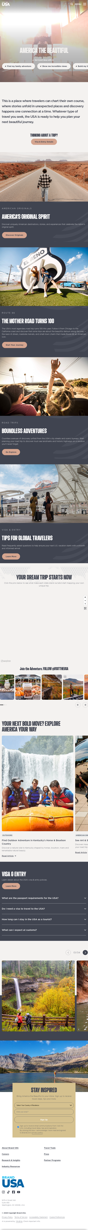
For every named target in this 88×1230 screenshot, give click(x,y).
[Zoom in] (85, 597)
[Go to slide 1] (1, 704)
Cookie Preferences (57, 1217)
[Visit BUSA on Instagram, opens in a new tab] (3, 1192)
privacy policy (37, 1133)
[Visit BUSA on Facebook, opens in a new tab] (13, 1192)
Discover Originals (14, 235)
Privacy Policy (7, 1217)
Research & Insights (11, 1160)
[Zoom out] (85, 600)
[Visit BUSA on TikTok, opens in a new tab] (8, 1192)
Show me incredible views (54, 66)
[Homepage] (6, 5)
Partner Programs (52, 1160)
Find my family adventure (19, 66)
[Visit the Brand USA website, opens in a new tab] (13, 1182)
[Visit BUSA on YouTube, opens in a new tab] (18, 1192)
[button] (68, 952)
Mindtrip (19, 1221)
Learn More (11, 556)
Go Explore (11, 452)
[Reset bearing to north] (85, 604)
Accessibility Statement (38, 1217)
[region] (44, 628)
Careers (5, 1154)
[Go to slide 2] (4, 704)
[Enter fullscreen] (85, 608)
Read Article (8, 856)
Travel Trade (50, 1148)
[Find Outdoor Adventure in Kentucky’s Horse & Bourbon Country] (37, 783)
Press (46, 1154)
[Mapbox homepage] (6, 661)
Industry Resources (11, 1166)
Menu (78, 4)
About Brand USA (10, 1148)
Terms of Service (20, 1217)
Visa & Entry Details (44, 142)
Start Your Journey (14, 345)
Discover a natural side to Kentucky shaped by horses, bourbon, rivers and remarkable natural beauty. (35, 849)
